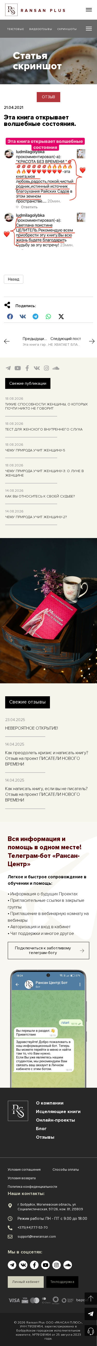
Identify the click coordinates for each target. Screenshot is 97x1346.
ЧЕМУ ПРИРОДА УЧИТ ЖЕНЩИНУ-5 (35, 450)
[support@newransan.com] (10, 1236)
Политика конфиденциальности (32, 1187)
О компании (50, 1103)
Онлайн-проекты (55, 1120)
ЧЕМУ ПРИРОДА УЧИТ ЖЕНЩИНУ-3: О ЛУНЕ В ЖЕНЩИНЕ (44, 473)
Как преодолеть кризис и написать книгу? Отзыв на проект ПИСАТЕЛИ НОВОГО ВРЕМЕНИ (46, 758)
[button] (88, 9)
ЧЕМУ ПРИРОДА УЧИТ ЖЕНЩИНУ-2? (36, 517)
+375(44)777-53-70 (33, 1228)
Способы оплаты (66, 1170)
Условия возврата (22, 1178)
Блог (41, 1128)
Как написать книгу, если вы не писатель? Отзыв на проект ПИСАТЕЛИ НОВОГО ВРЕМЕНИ (46, 794)
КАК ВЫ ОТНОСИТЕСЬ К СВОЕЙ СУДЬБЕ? (40, 496)
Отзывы (45, 1137)
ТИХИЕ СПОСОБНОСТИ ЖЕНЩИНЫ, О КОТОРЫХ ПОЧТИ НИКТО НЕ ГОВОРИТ (46, 406)
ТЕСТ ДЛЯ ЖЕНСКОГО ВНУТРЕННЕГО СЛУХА (44, 429)
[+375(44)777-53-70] (10, 1228)
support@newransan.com (37, 1237)
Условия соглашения (24, 1170)
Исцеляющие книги (58, 1111)
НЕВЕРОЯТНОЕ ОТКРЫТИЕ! (31, 728)
